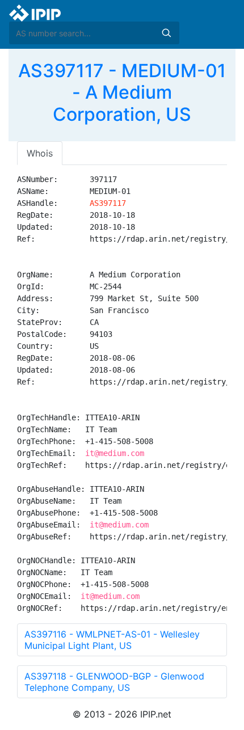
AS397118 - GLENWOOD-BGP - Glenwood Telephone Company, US (114, 681)
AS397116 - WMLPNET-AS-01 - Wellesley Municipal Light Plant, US (112, 639)
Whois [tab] (40, 153)
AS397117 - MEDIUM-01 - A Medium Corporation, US (122, 92)
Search (166, 33)
